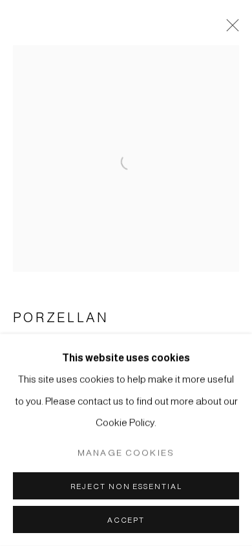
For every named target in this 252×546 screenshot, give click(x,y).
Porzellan (61, 318)
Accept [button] (126, 520)
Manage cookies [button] (126, 452)
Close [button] (229, 29)
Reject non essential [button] (126, 486)
